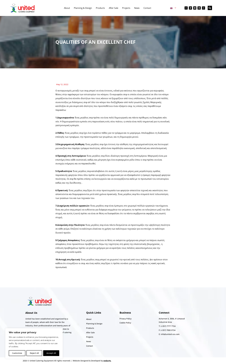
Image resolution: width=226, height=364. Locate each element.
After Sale (113, 8)
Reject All (34, 353)
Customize (17, 353)
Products (100, 8)
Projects (126, 8)
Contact (147, 8)
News (137, 8)
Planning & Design (83, 8)
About (67, 8)
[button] (210, 8)
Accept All (51, 353)
